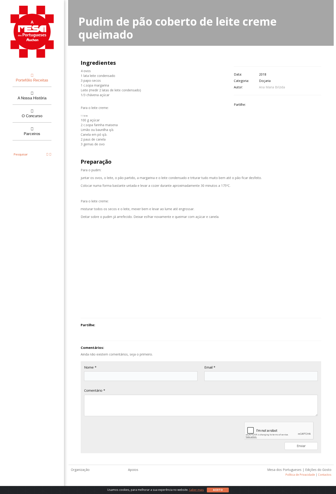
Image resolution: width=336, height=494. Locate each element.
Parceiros (32, 134)
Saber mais (196, 489)
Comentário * (94, 390)
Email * (209, 367)
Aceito (218, 489)
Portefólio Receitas (32, 80)
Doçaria (265, 81)
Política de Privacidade (300, 474)
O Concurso (32, 116)
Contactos (324, 474)
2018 (262, 74)
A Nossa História (32, 98)
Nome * (90, 367)
